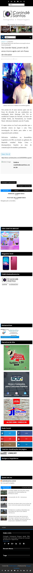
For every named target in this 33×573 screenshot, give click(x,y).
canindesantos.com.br (9, 481)
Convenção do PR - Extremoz (17, 497)
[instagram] (24, 1)
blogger (5, 190)
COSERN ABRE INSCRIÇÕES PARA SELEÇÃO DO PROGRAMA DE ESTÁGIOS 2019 (18, 492)
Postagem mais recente (8, 182)
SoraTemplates (13, 566)
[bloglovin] (18, 1)
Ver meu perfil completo (7, 483)
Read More (6, 541)
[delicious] (30, 570)
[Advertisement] (16, 305)
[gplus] (11, 1)
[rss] (21, 1)
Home (3, 41)
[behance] (24, 570)
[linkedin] (16, 543)
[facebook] (8, 1)
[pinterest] (15, 1)
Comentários (27, 487)
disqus (16, 190)
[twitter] (8, 543)
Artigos (6, 487)
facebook (27, 190)
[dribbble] (18, 570)
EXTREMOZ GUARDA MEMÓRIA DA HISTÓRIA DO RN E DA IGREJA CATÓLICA (18, 511)
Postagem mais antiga (24, 186)
